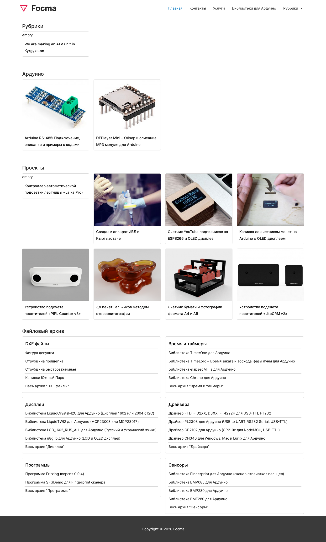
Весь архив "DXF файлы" (47, 386)
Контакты (197, 8)
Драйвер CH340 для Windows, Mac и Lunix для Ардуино (216, 438)
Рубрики (290, 8)
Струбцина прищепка (44, 361)
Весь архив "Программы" (47, 490)
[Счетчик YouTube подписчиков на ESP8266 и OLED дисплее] (198, 199)
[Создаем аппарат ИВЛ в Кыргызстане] (127, 199)
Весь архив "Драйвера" (189, 446)
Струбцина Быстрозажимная (50, 369)
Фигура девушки (39, 353)
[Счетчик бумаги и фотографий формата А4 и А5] (198, 274)
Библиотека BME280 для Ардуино (197, 499)
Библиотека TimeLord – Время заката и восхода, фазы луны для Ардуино (231, 361)
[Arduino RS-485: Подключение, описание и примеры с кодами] (55, 105)
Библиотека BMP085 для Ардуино (198, 482)
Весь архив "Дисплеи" (44, 446)
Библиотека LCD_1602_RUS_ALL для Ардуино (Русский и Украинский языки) (91, 430)
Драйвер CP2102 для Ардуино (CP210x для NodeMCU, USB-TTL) (224, 430)
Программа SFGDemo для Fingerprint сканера (65, 482)
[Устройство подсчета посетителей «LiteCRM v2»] (270, 274)
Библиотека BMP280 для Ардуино (198, 490)
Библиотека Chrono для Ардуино (197, 377)
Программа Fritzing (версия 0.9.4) (54, 474)
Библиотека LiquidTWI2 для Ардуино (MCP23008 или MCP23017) (82, 421)
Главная (175, 8)
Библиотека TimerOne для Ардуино (199, 353)
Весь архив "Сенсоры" (188, 507)
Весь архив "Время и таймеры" (196, 386)
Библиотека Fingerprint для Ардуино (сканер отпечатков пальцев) (226, 474)
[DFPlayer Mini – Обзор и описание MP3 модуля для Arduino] (127, 105)
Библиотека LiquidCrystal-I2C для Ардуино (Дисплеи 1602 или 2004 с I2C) (89, 413)
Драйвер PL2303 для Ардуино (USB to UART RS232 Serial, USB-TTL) (227, 421)
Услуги (219, 8)
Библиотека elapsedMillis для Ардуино (202, 369)
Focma (44, 8)
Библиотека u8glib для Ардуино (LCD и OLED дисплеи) (72, 438)
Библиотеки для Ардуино (254, 8)
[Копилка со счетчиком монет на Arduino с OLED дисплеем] (270, 199)
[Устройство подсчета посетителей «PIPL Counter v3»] (55, 274)
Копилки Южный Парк (44, 377)
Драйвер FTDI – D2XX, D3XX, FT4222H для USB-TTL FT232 (219, 413)
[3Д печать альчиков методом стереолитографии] (127, 274)
